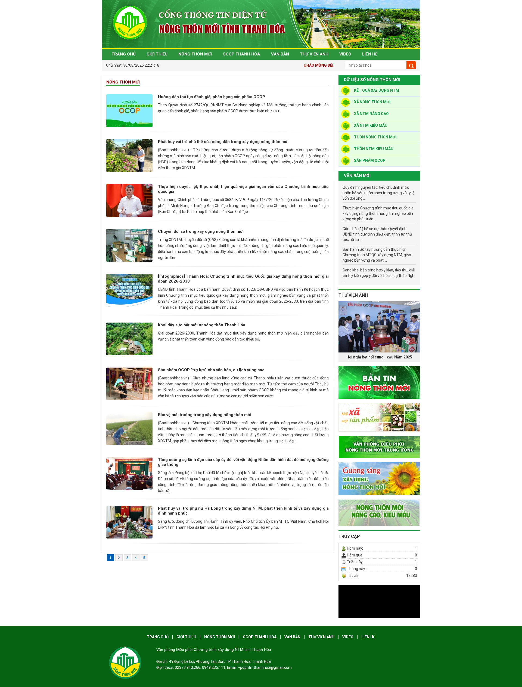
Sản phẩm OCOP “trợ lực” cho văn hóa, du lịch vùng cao (211, 369)
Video (347, 637)
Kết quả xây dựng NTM (376, 90)
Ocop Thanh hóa (259, 637)
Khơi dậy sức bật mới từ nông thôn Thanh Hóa (201, 325)
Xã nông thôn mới (372, 102)
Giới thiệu (186, 637)
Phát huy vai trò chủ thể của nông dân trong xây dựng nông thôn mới (223, 141)
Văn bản (292, 637)
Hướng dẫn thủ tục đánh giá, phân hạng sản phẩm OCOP (211, 96)
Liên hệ (368, 637)
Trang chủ (158, 637)
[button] (344, 331)
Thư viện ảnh (353, 295)
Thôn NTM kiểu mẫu (373, 149)
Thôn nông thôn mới (375, 137)
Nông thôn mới (123, 82)
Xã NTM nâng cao (371, 114)
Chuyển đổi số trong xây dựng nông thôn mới (201, 231)
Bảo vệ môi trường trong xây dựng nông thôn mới (204, 414)
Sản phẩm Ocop (370, 160)
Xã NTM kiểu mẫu (370, 125)
